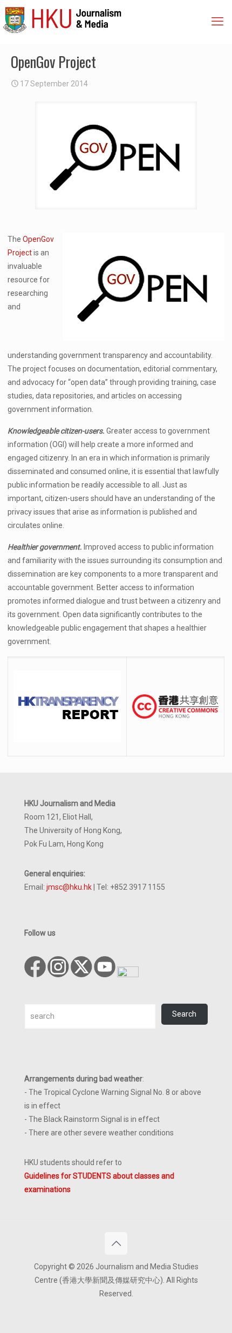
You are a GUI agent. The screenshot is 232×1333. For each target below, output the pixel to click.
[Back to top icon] (116, 1243)
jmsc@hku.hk (69, 887)
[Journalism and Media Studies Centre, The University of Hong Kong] (117, 19)
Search (184, 1014)
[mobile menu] (217, 21)
